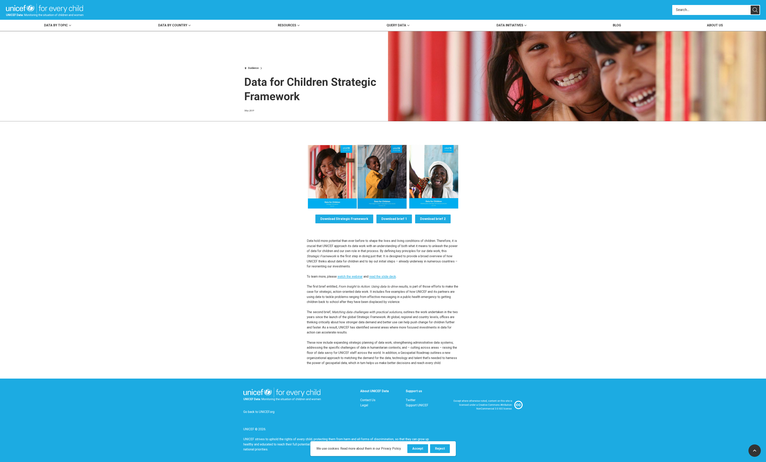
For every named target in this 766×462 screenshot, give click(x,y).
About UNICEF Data (374, 391)
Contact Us (367, 400)
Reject (442, 450)
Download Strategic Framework (344, 219)
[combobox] (711, 10)
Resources (287, 25)
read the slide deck (382, 276)
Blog (617, 25)
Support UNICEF (417, 405)
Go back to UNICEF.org (258, 412)
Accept (420, 450)
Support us (414, 391)
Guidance (253, 68)
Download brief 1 (394, 219)
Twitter (411, 400)
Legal (364, 405)
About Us (715, 25)
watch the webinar (350, 276)
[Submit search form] (716, 10)
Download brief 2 (433, 219)
